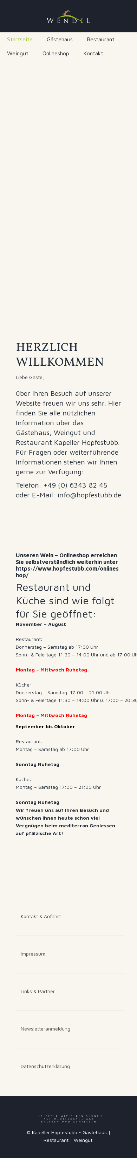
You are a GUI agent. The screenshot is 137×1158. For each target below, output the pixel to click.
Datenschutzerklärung (45, 1066)
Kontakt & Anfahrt (41, 916)
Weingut (17, 53)
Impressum (33, 954)
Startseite (20, 39)
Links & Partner (38, 991)
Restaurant (101, 39)
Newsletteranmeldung (45, 1029)
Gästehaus (60, 39)
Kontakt (93, 53)
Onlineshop (56, 53)
